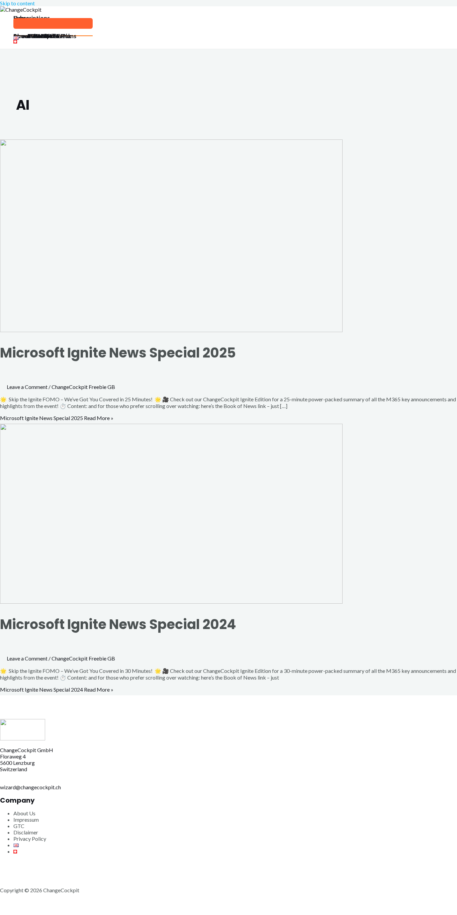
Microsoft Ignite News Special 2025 (118, 352)
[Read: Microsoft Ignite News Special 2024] (171, 601)
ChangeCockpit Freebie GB (83, 387)
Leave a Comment (27, 387)
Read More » (56, 418)
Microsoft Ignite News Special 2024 (118, 624)
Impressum (26, 819)
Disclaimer (25, 832)
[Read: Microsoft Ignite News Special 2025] (171, 330)
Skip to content (17, 3)
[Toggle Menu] (53, 23)
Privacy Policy (29, 838)
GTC (18, 826)
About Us (24, 813)
